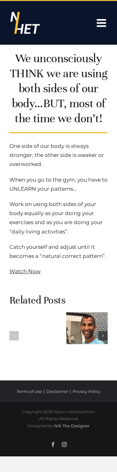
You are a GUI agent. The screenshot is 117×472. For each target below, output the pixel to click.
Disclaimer (57, 391)
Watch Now (25, 271)
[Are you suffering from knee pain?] (87, 328)
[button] (14, 335)
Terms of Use (29, 391)
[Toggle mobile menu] (102, 22)
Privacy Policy (86, 391)
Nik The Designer (72, 425)
